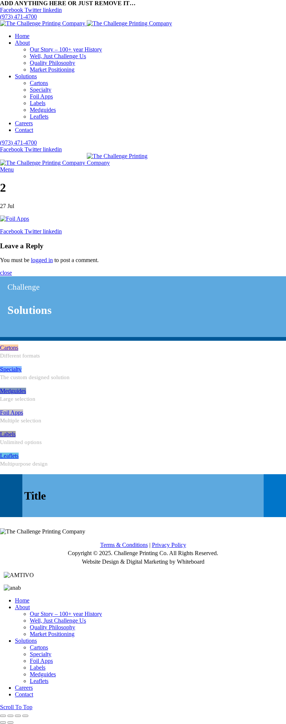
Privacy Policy (169, 545)
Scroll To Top (16, 707)
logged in (42, 260)
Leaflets (9, 456)
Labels (8, 434)
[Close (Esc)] (3, 716)
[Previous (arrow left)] (3, 722)
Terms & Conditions (124, 545)
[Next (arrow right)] (10, 722)
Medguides (13, 391)
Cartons (9, 347)
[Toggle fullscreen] (18, 716)
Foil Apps (11, 412)
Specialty (11, 369)
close (6, 273)
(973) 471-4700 (18, 16)
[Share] (10, 716)
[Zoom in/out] (25, 716)
